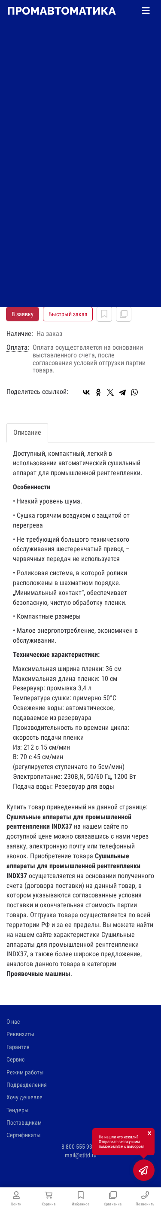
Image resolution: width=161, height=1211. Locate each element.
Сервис (15, 1059)
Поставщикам (24, 1122)
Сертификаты (23, 1135)
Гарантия (18, 1046)
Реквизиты (20, 1034)
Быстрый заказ (68, 314)
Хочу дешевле (24, 1097)
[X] (110, 392)
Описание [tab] (27, 432)
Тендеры (17, 1110)
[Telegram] (122, 392)
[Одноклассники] (98, 392)
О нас (13, 1021)
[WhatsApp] (134, 392)
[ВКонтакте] (86, 392)
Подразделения (26, 1084)
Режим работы (25, 1072)
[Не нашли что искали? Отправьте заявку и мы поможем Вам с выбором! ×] (144, 1170)
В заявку (22, 314)
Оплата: (17, 347)
